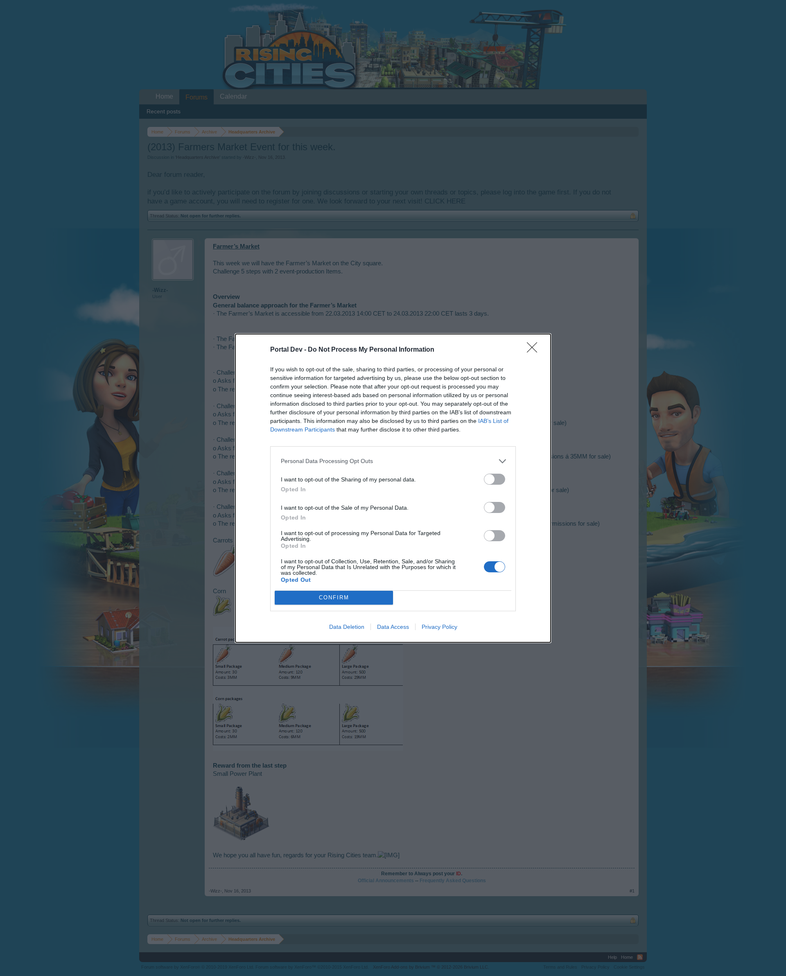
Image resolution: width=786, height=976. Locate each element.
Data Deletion (346, 627)
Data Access (393, 627)
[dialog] (393, 488)
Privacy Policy (439, 627)
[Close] (534, 350)
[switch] (494, 479)
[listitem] (393, 461)
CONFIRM (334, 597)
